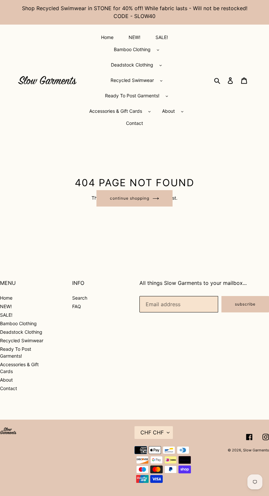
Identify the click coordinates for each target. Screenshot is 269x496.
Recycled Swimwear (21, 340)
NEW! (6, 306)
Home (6, 298)
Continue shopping (129, 198)
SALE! (6, 315)
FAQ (76, 306)
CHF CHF (152, 432)
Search (79, 298)
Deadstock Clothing (21, 332)
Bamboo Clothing (18, 323)
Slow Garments (256, 450)
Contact (8, 388)
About (6, 380)
